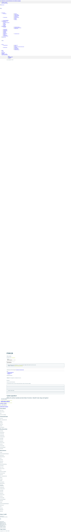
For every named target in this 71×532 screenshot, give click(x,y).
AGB (0, 458)
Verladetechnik (2, 433)
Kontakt (1, 452)
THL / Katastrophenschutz (6, 22)
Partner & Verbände (16, 17)
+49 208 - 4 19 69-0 (3, 403)
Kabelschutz (1, 441)
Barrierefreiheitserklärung (3, 464)
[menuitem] (36, 2)
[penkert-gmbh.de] (35, 7)
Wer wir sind (4, 13)
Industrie (4, 23)
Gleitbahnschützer (5, 30)
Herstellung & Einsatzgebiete (17, 27)
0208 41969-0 (3, 518)
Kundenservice (16, 45)
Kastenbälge (4, 31)
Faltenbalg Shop (16, 28)
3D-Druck (4, 34)
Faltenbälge (9, 57)
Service (3, 44)
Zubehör (4, 25)
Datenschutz (1, 461)
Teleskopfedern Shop (16, 33)
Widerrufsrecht (2, 455)
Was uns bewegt (2, 411)
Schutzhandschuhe (5, 45)
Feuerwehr (1, 418)
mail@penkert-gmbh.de (5, 54)
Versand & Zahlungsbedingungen (4, 453)
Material (8, 359)
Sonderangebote (2, 427)
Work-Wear (1, 424)
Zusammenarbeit (5, 17)
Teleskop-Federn (5, 33)
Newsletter (1, 459)
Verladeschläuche (5, 29)
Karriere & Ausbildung (6, 20)
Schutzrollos (4, 32)
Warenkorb (3, 53)
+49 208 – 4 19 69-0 (4, 2)
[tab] (10, 372)
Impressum (1, 462)
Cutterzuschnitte (5, 35)
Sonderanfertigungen (2, 447)
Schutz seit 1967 (16, 14)
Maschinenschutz (4, 26)
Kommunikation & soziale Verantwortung (19, 46)
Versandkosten (13, 357)
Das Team (15, 13)
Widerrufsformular (2, 456)
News (2, 50)
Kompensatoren (2, 435)
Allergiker (1, 422)
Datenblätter (15, 47)
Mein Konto (3, 52)
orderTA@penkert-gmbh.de (19, 365)
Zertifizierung (16, 16)
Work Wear (4, 24)
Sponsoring (15, 19)
